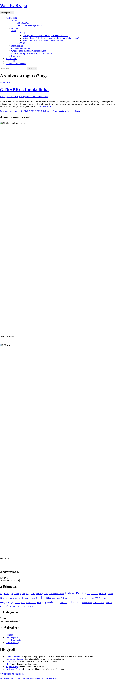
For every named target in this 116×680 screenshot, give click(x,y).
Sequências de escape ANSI (29, 25)
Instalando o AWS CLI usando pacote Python (43, 40)
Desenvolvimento (8, 111)
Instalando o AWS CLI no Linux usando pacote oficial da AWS (51, 38)
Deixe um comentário (38, 96)
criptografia (42, 593)
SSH (39, 602)
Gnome (110, 594)
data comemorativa (56, 594)
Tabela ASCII (23, 23)
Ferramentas (11, 58)
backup (17, 593)
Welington (23, 96)
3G (1, 594)
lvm (53, 598)
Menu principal (7, 13)
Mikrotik (68, 598)
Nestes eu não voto (14, 669)
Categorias (4, 618)
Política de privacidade (16, 63)
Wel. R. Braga (13, 5)
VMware (109, 603)
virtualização (98, 603)
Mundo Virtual (6, 82)
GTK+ (32, 111)
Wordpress (21, 606)
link (38, 598)
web (2, 606)
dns (88, 594)
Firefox (102, 593)
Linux (46, 597)
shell (23, 603)
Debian (70, 593)
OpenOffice (83, 598)
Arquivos (4, 578)
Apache (6, 594)
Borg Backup (17, 46)
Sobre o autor (17, 56)
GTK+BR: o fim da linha (24, 89)
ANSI (14, 20)
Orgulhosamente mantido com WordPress (39, 678)
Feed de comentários (15, 640)
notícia (74, 598)
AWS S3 (21, 43)
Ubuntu (74, 602)
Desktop (81, 593)
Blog (27, 594)
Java (33, 598)
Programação (58, 111)
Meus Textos (11, 18)
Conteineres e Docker (21, 48)
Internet (26, 597)
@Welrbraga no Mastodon (12, 674)
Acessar (9, 635)
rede (97, 597)
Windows (10, 605)
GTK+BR (10, 61)
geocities (19, 111)
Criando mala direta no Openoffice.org (28, 51)
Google (3, 598)
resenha (103, 598)
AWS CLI (21, 33)
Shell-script (31, 603)
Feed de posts (12, 637)
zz (81, 111)
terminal (63, 602)
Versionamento (87, 603)
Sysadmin (50, 602)
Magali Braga (12, 666)
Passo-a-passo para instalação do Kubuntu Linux (33, 53)
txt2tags (76, 111)
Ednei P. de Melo (13, 656)
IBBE (8, 664)
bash (23, 594)
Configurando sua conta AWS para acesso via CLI (45, 35)
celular (33, 594)
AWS (13, 30)
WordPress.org (12, 642)
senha (17, 602)
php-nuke (48, 111)
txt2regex (68, 111)
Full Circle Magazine (15, 659)
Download (94, 594)
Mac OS (60, 598)
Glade (26, 111)
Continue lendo (46, 106)
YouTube (30, 606)
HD (20, 598)
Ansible (14, 28)
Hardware (13, 598)
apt (12, 594)
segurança (7, 602)
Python (91, 598)
